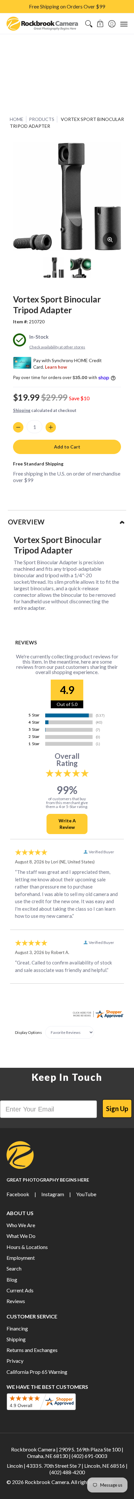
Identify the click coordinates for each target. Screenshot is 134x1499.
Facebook (18, 1194)
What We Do (21, 1236)
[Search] (88, 23)
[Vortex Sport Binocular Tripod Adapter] (53, 267)
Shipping (22, 410)
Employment (21, 1258)
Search (14, 1268)
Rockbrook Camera (47, 1482)
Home (16, 119)
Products (41, 119)
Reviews (16, 1301)
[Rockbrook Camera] (42, 23)
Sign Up (117, 1108)
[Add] (51, 427)
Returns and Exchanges (32, 1350)
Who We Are (21, 1225)
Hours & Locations (27, 1247)
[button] (100, 23)
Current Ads (20, 1290)
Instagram (52, 1194)
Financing (17, 1328)
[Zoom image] (110, 239)
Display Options (28, 1032)
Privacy (15, 1361)
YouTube (86, 1194)
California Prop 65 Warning (37, 1372)
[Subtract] (18, 427)
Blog (12, 1279)
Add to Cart (67, 446)
